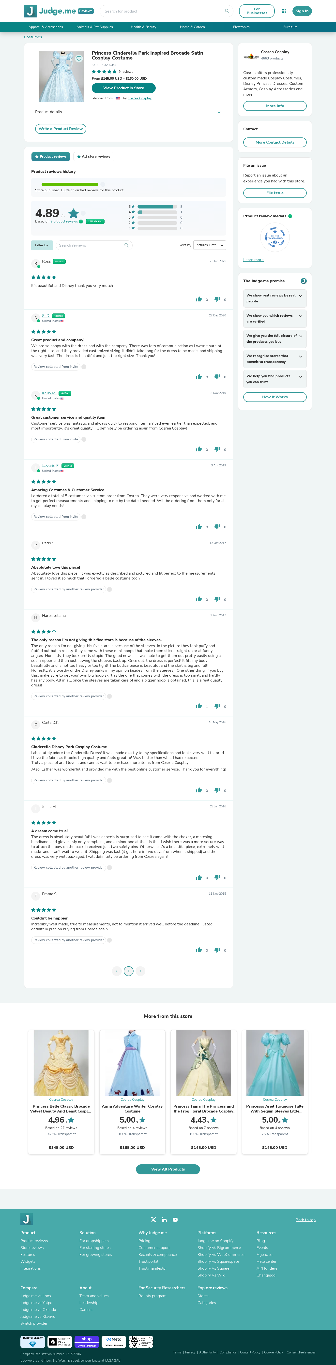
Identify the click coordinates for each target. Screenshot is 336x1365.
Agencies (265, 1254)
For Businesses (257, 11)
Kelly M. (49, 393)
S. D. (46, 315)
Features (27, 1254)
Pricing (144, 1240)
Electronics (241, 27)
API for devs (267, 1268)
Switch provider (33, 1323)
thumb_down (217, 299)
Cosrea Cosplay (140, 98)
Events (262, 1247)
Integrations (30, 1268)
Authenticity (207, 1352)
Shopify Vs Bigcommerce (219, 1247)
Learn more (253, 260)
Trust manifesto (152, 1268)
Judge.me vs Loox (35, 1295)
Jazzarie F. (51, 465)
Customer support (154, 1247)
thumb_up (199, 299)
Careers (85, 1309)
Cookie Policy (273, 1352)
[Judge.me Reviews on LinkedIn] (164, 1220)
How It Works (275, 397)
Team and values (94, 1295)
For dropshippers (94, 1240)
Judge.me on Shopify (215, 1240)
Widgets (27, 1261)
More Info (275, 106)
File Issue (275, 193)
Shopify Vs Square (213, 1268)
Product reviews (34, 1240)
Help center (266, 1261)
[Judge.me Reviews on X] (153, 1220)
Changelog (266, 1275)
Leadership (88, 1302)
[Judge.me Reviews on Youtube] (175, 1220)
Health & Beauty (143, 27)
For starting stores (95, 1247)
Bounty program (152, 1295)
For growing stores (95, 1254)
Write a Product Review (61, 129)
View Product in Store (123, 88)
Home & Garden (192, 27)
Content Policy (250, 1352)
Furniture (290, 27)
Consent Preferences (301, 1352)
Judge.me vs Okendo (38, 1309)
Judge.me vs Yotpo (36, 1302)
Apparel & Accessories (46, 27)
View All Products (168, 1169)
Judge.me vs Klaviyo (37, 1316)
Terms (177, 1352)
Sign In (302, 11)
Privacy (190, 1352)
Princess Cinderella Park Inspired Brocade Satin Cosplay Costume (147, 55)
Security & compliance (157, 1254)
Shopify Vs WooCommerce (221, 1254)
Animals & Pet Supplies (94, 27)
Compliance (228, 1352)
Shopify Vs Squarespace (218, 1261)
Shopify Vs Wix (211, 1275)
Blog (261, 1240)
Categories (207, 1302)
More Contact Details (275, 142)
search (227, 11)
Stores (203, 1295)
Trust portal (148, 1261)
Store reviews (32, 1247)
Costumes (33, 37)
